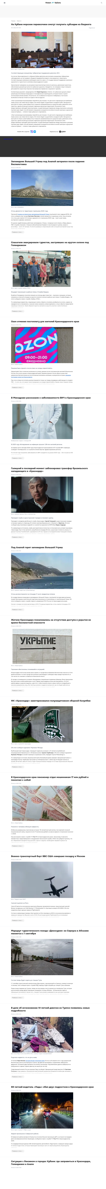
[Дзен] (62, 132)
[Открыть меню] (4, 2)
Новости (19, 21)
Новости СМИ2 (8, 139)
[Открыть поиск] (101, 2)
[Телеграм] (34, 131)
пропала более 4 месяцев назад (35, 1060)
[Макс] (31, 131)
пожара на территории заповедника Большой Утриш (33, 214)
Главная (13, 21)
